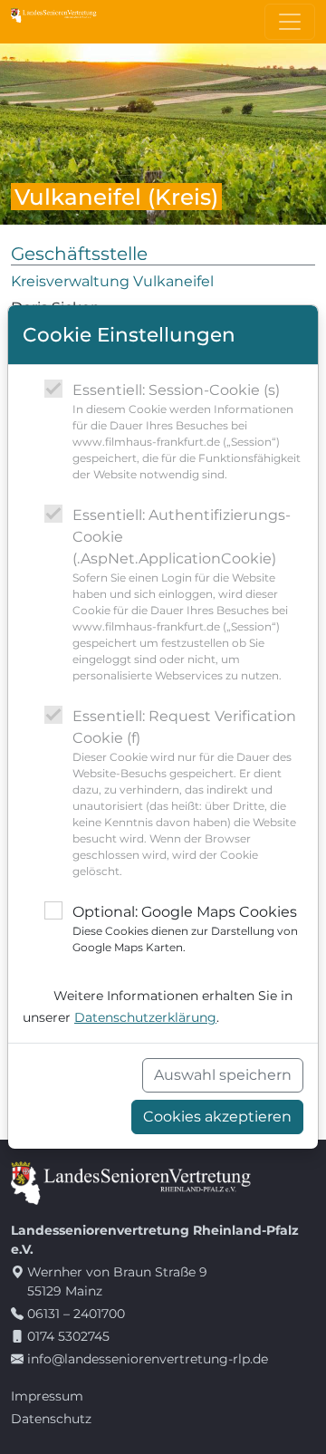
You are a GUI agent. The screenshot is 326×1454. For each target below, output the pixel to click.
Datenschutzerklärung (145, 1017)
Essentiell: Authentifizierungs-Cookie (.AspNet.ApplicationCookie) (181, 594)
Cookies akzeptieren (217, 1116)
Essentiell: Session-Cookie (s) (186, 431)
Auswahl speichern (223, 1074)
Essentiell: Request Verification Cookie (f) (184, 793)
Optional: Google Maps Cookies (185, 928)
